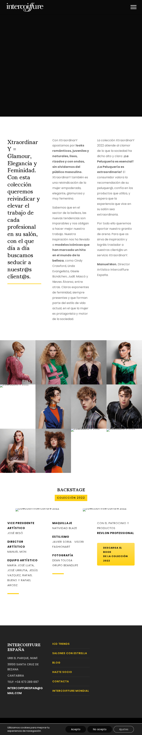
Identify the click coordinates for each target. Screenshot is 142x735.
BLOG (56, 662)
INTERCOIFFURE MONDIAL (70, 691)
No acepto (99, 729)
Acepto (75, 729)
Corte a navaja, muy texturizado (88, 387)
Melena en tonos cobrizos (18, 440)
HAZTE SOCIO (62, 672)
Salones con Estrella (69, 653)
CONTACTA (60, 681)
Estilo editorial (124, 352)
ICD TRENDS (61, 644)
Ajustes (123, 729)
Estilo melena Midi (89, 347)
